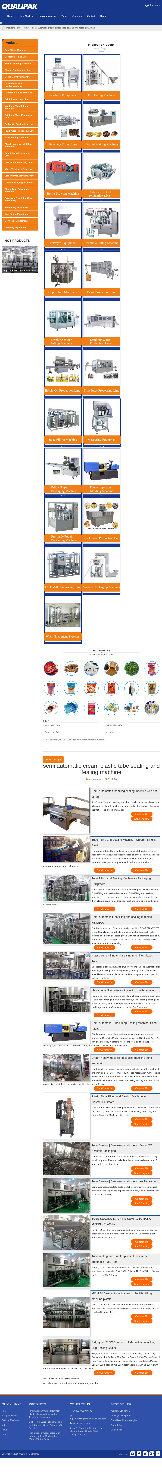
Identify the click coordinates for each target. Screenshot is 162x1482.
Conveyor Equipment (16, 221)
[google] (151, 1453)
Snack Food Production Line (17, 154)
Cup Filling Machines (16, 214)
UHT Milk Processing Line (19, 162)
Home (10, 16)
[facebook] (139, 1453)
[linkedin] (158, 1453)
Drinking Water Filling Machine (16, 107)
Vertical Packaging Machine (19, 175)
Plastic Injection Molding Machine (18, 145)
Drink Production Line (16, 99)
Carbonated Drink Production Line (14, 84)
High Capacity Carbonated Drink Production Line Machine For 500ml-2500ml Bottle (45, 1436)
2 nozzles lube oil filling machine (63, 1378)
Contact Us (141, 814)
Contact (91, 16)
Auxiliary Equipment (16, 227)
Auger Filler (116, 1425)
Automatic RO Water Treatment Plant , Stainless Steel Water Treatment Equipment (44, 1414)
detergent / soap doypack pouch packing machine (73, 1383)
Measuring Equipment (16, 207)
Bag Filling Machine (15, 50)
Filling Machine (26, 16)
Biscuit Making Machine (18, 63)
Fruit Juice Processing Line (19, 131)
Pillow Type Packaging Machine (17, 190)
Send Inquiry (141, 818)
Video (64, 16)
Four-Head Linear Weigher (124, 1420)
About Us (77, 16)
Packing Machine (47, 16)
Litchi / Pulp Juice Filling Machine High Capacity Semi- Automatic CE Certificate (46, 1425)
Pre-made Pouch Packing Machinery (18, 199)
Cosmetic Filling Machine (18, 92)
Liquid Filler (116, 1429)
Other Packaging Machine (19, 182)
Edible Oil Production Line (19, 124)
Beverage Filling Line (16, 56)
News (103, 16)
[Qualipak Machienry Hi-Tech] (23, 6)
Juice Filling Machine (16, 137)
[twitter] (145, 1453)
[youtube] (132, 1453)
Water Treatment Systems (18, 169)
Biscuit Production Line (17, 70)
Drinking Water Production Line (19, 116)
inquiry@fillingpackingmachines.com (88, 1418)
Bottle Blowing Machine (18, 76)
